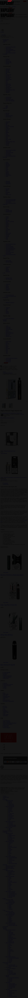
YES (1, 11)
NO (1, 12)
